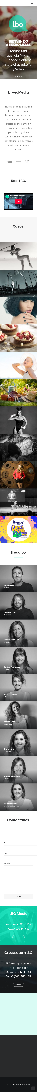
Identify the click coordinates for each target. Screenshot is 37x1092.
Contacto (18, 937)
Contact (18, 984)
